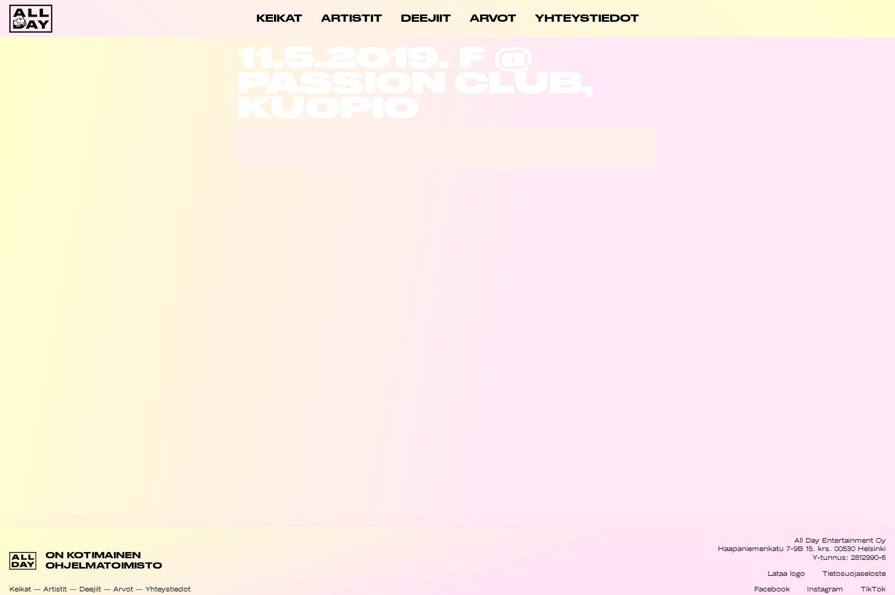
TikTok (873, 589)
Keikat (20, 589)
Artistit (55, 589)
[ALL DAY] (53, 19)
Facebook (772, 589)
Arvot (123, 589)
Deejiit (90, 589)
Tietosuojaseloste (854, 573)
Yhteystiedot (168, 589)
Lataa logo (786, 573)
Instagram (825, 589)
